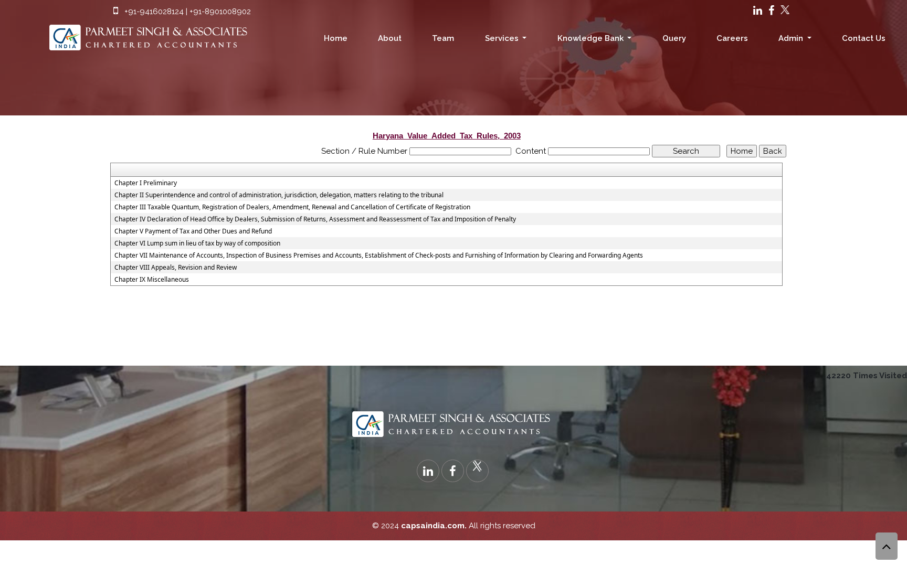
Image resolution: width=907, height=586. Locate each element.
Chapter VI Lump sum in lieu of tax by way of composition (197, 243)
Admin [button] (791, 38)
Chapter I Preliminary (145, 183)
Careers (732, 38)
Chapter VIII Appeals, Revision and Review (175, 267)
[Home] (151, 34)
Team (443, 38)
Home (335, 38)
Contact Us (863, 38)
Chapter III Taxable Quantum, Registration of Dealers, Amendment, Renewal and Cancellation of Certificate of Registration (292, 207)
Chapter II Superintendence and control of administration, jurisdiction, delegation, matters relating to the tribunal (279, 195)
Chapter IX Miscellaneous (151, 279)
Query (674, 38)
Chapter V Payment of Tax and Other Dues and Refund (193, 231)
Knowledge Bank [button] (591, 38)
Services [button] (503, 38)
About (390, 38)
